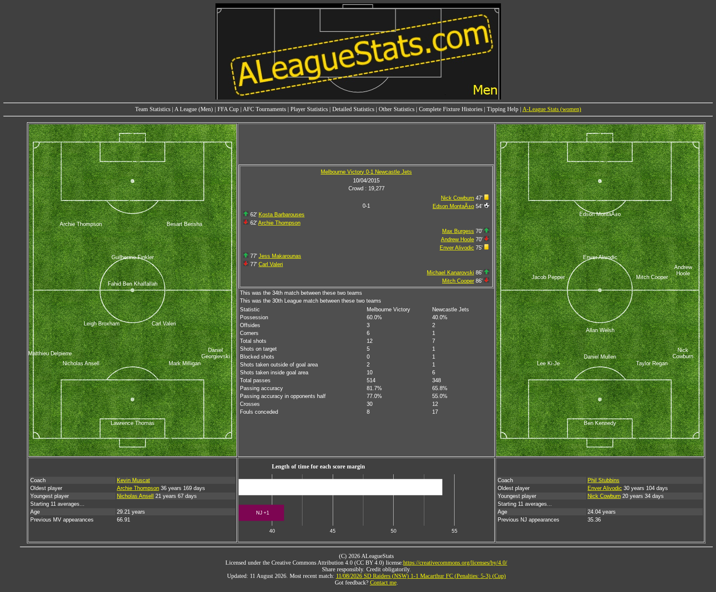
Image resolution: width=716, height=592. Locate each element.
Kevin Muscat (133, 480)
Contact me (383, 583)
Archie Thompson (279, 223)
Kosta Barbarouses (282, 214)
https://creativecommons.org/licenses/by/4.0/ (455, 563)
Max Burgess (458, 231)
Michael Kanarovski (450, 272)
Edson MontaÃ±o (453, 206)
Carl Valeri (271, 264)
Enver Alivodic (457, 248)
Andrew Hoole (457, 239)
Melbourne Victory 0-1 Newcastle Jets (366, 172)
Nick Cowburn (457, 198)
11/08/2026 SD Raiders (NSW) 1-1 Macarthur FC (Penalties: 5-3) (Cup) (421, 576)
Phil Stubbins (603, 480)
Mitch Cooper (458, 281)
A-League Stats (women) (551, 109)
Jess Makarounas (280, 256)
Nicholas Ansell (135, 496)
